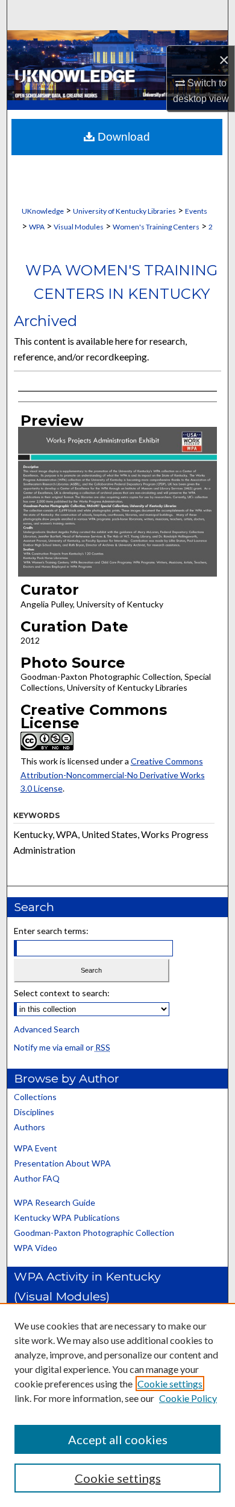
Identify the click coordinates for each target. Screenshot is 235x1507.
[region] (117, 1405)
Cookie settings (169, 1383)
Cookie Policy (188, 1398)
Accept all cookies (118, 1439)
